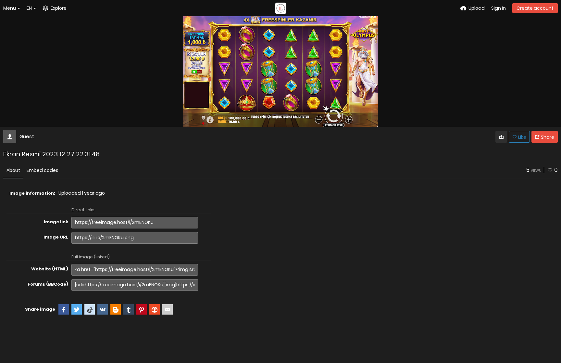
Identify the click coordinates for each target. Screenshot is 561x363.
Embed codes (42, 170)
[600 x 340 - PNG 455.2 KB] (501, 137)
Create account (535, 8)
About (13, 170)
